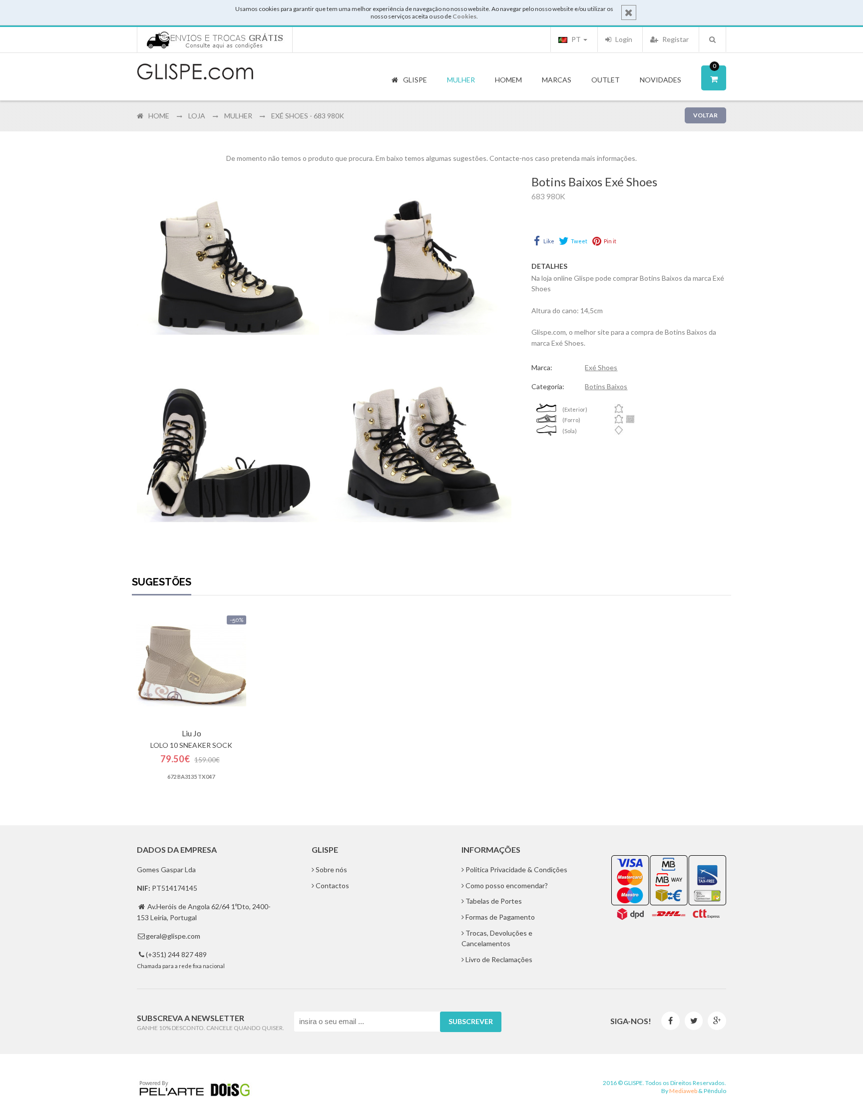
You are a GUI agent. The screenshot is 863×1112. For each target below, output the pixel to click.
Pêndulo (715, 1091)
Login (623, 39)
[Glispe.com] (196, 72)
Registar (675, 39)
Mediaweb (683, 1091)
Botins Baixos (606, 386)
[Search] (712, 39)
